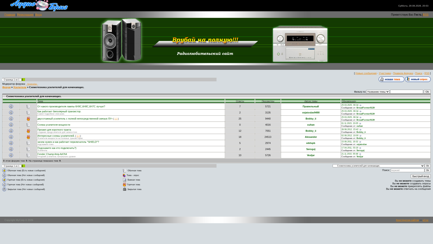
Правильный (311, 106)
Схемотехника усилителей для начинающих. (56, 87)
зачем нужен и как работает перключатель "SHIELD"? (68, 142)
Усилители (19, 87)
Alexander (311, 137)
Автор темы (310, 101)
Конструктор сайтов (407, 220)
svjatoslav (362, 144)
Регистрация (25, 14)
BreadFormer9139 (366, 108)
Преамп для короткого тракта (54, 129)
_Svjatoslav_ (32, 84)
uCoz (425, 220)
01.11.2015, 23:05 (349, 123)
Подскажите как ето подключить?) (56, 148)
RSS (425, 14)
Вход (38, 14)
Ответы (240, 101)
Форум (6, 87)
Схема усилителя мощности (53, 124)
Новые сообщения (366, 73)
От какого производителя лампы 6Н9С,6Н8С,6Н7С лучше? (71, 106)
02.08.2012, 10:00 (349, 135)
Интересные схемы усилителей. (56, 135)
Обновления (348, 101)
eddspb (310, 143)
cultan (311, 124)
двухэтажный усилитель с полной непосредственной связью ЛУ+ (75, 118)
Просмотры (268, 101)
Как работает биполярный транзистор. (59, 111)
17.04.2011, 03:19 (349, 148)
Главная (10, 14)
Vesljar (311, 155)
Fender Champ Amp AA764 (52, 154)
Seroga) (311, 149)
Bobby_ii (311, 118)
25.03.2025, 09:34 (349, 105)
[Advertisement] (216, 204)
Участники (385, 73)
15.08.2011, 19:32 (349, 142)
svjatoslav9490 (311, 112)
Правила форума (403, 73)
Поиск (418, 73)
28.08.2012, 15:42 (349, 129)
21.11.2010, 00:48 (349, 154)
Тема (40, 101)
